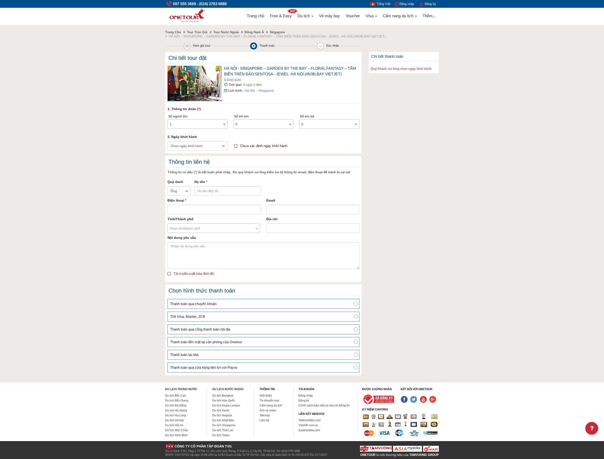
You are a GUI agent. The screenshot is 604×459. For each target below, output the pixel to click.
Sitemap (265, 415)
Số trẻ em (241, 116)
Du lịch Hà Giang (176, 410)
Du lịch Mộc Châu (176, 430)
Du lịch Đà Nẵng (175, 405)
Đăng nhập (406, 4)
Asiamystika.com (309, 430)
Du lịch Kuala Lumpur (226, 405)
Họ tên (200, 182)
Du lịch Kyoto (220, 410)
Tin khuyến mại (269, 400)
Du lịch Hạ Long (175, 415)
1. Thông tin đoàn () (184, 109)
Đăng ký (430, 4)
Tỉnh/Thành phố (180, 219)
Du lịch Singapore (223, 425)
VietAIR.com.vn (308, 425)
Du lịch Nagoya (222, 415)
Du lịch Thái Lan (222, 430)
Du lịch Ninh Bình (176, 435)
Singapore (266, 90)
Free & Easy (281, 16)
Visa (370, 16)
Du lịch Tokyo (221, 435)
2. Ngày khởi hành (182, 137)
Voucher (353, 16)
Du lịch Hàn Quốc (223, 400)
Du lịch (304, 16)
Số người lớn (178, 116)
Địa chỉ (271, 219)
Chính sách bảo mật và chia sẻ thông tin (324, 405)
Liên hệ (264, 420)
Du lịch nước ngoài (227, 389)
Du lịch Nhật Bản (223, 420)
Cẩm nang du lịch (399, 16)
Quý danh (175, 182)
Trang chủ (255, 16)
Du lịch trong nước (181, 389)
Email (270, 200)
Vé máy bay (329, 16)
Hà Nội (250, 90)
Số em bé (307, 116)
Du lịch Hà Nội (174, 420)
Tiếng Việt (383, 4)
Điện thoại (177, 200)
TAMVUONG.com (309, 420)
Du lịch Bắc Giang (176, 400)
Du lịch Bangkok (222, 395)
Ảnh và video (268, 410)
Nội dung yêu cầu (182, 238)
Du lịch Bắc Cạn (175, 395)
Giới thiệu (266, 395)
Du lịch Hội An (174, 425)
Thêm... (429, 16)
